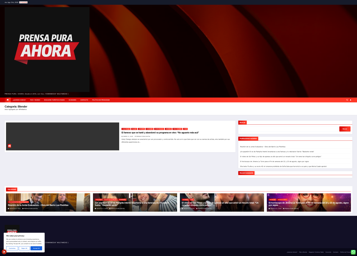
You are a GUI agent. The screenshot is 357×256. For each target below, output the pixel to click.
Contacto (84, 100)
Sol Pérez (185, 199)
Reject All (24, 248)
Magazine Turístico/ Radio (54, 100)
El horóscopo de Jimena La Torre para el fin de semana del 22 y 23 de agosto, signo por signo (274, 161)
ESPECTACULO (159, 129)
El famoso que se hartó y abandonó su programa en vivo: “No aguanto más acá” (160, 132)
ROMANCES (122, 199)
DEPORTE (141, 129)
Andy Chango (126, 129)
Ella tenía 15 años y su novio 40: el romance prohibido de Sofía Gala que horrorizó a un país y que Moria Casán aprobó (283, 166)
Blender (134, 129)
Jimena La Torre (282, 199)
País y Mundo (35, 100)
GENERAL (168, 129)
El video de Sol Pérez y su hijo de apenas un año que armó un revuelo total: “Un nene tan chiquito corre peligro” (280, 156)
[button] (347, 100)
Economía (72, 100)
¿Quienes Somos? (19, 100)
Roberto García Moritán (110, 199)
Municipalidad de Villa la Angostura (18, 202)
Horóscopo (272, 199)
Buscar (242, 122)
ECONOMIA (150, 129)
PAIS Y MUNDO (177, 129)
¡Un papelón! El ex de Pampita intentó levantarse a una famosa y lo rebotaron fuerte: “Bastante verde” (277, 152)
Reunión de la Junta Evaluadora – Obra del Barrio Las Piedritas (262, 147)
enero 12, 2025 (128, 136)
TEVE (185, 129)
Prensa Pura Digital (143, 136)
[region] (24, 242)
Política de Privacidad (101, 100)
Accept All (36, 248)
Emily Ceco (99, 199)
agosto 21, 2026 (15, 208)
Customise (12, 248)
